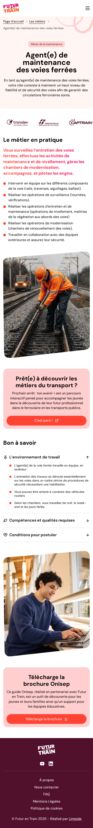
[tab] (36, 136)
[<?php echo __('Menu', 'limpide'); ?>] (87, 8)
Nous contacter (46, 787)
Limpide (75, 818)
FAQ (46, 794)
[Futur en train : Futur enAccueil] (11, 8)
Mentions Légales (46, 801)
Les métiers (37, 21)
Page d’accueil (13, 21)
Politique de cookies (47, 808)
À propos (46, 780)
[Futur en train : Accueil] (46, 750)
